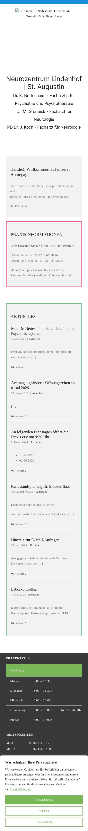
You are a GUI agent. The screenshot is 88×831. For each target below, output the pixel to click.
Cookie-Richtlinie (20, 789)
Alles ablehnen (44, 822)
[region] (44, 793)
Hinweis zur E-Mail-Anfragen (35, 539)
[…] (13, 406)
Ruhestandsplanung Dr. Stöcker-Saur (40, 486)
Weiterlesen (17, 367)
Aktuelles (34, 338)
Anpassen (44, 810)
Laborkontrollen (24, 589)
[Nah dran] (83, 758)
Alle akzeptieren (44, 799)
